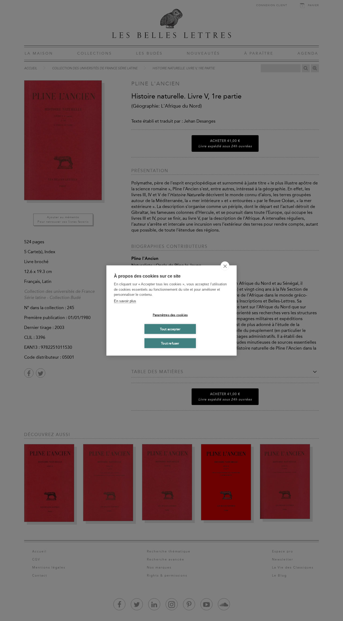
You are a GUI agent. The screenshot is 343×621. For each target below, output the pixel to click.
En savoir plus (125, 301)
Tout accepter (170, 329)
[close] (225, 266)
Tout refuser (170, 343)
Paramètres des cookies (170, 315)
